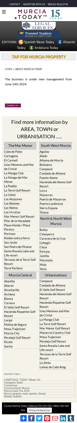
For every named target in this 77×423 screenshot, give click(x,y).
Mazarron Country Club (55, 332)
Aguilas (44, 151)
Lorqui (8, 320)
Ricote (8, 342)
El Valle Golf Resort (16, 307)
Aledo (43, 156)
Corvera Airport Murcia (16, 388)
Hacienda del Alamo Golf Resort (55, 184)
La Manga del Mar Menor (16, 179)
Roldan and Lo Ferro (17, 238)
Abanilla (9, 281)
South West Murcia (56, 145)
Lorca (43, 190)
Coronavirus (11, 385)
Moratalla (46, 260)
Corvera (9, 303)
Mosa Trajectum (14, 329)
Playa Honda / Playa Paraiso (17, 227)
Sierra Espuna (49, 208)
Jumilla (44, 256)
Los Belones (12, 203)
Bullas (44, 229)
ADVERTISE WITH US (34, 4)
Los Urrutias (12, 212)
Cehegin (45, 243)
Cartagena (11, 156)
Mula (43, 264)
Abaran (9, 285)
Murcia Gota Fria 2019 (16, 391)
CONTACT (14, 4)
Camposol (46, 169)
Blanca (8, 298)
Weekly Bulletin (13, 396)
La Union (10, 194)
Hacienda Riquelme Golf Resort (19, 314)
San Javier (11, 242)
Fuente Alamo (49, 177)
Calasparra (47, 234)
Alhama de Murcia (51, 160)
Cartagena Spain (13, 382)
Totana (44, 212)
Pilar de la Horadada (17, 221)
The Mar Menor (20, 145)
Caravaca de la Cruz (53, 238)
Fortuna (45, 251)
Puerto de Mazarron (53, 199)
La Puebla (10, 186)
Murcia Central (20, 275)
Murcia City (12, 333)
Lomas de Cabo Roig (53, 367)
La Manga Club (13, 173)
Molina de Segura (15, 324)
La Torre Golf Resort (17, 190)
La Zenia (45, 362)
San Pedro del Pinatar (18, 246)
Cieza (43, 247)
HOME (8, 69)
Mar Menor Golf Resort (19, 216)
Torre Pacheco (13, 268)
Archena (9, 294)
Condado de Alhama (52, 173)
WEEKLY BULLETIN (58, 4)
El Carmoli (11, 160)
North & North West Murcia (56, 221)
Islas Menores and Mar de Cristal (19, 167)
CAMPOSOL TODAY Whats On (22, 380)
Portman (9, 233)
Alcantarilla (11, 290)
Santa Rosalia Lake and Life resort (19, 253)
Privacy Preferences (39, 410)
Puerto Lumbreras (51, 203)
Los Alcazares (13, 199)
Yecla (43, 269)
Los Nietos (11, 208)
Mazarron (46, 195)
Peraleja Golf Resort (17, 337)
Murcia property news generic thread (24, 394)
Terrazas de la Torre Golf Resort (20, 262)
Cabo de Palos (13, 151)
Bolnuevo (46, 164)
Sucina (8, 346)
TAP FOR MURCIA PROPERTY (39, 56)
